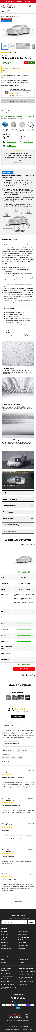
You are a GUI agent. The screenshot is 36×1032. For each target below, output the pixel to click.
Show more (5, 761)
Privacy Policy (16, 1029)
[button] (18, 30)
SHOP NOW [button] (24, 669)
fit (3, 757)
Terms (6, 1029)
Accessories (21, 948)
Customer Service (6, 957)
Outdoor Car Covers (6, 981)
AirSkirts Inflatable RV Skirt (26, 981)
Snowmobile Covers (23, 937)
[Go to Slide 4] (26, 46)
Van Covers (4, 940)
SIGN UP (31, 922)
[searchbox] (9, 750)
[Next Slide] (33, 30)
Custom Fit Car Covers (7, 984)
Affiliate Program (23, 1029)
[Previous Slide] (3, 30)
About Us (21, 962)
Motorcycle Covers (23, 931)
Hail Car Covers (5, 973)
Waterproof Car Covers (7, 976)
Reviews (21, 957)
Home (2, 16)
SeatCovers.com (23, 984)
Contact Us (4, 962)
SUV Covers (4, 934)
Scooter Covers (22, 934)
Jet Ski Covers (5, 945)
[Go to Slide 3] (19, 46)
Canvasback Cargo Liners (26, 974)
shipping (20, 757)
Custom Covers (22, 942)
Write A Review (18, 716)
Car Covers (4, 931)
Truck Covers (5, 937)
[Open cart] (29, 6)
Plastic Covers (22, 940)
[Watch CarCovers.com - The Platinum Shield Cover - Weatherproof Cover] (18, 480)
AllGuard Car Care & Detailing (27, 971)
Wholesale (30, 1029)
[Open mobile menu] (33, 6)
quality (13, 757)
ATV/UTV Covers (6, 948)
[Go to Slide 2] (12, 46)
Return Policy (10, 1029)
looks (7, 757)
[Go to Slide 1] (4, 46)
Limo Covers (4, 942)
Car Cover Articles (24, 959)
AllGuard (21, 1020)
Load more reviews (18, 901)
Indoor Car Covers (6, 979)
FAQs (2, 959)
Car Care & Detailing (23, 945)
